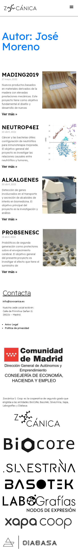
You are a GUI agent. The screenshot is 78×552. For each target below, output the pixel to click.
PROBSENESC (20, 232)
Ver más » (9, 114)
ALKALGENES (20, 179)
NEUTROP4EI (20, 127)
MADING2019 (20, 74)
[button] (71, 7)
